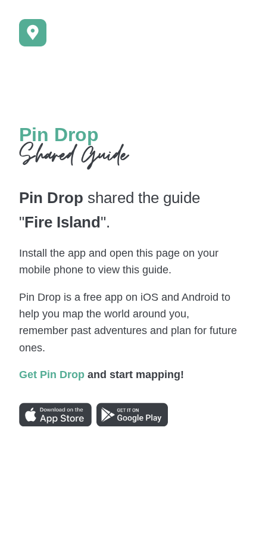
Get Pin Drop (52, 375)
